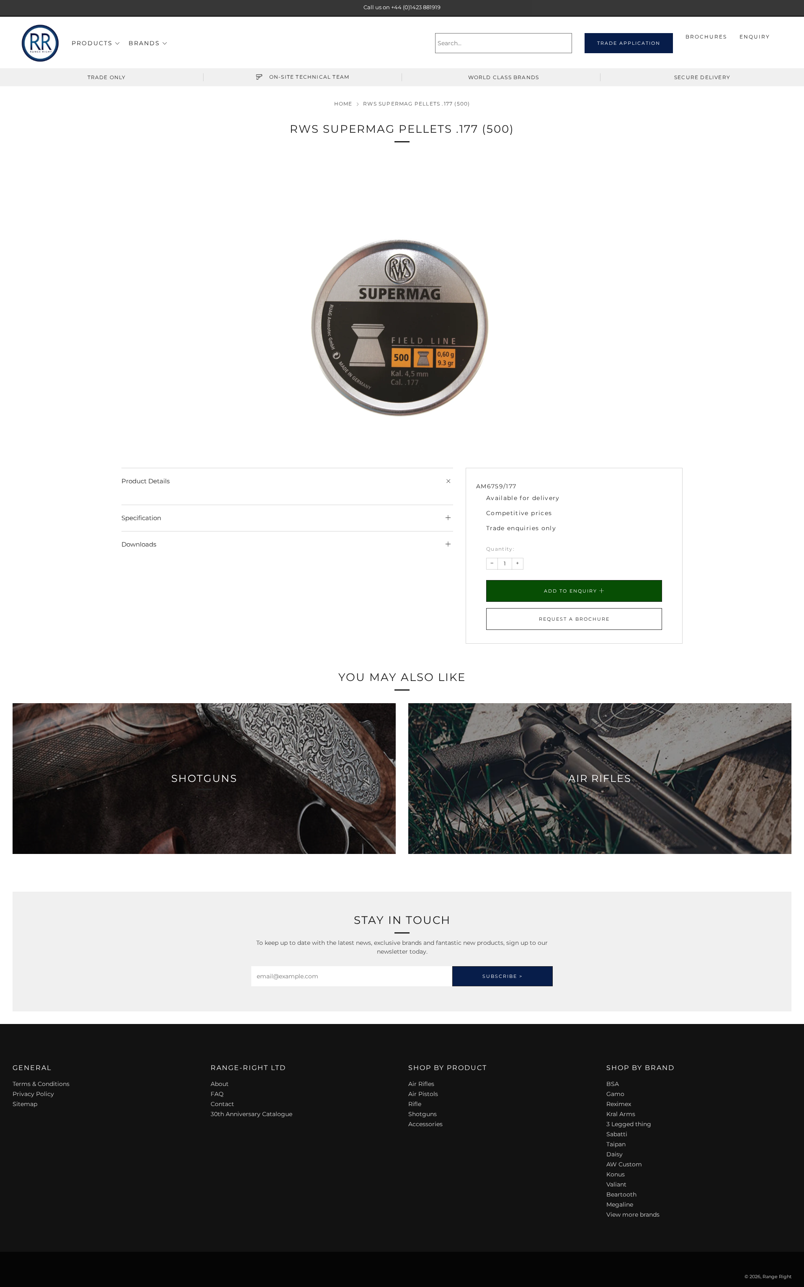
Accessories (425, 1124)
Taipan (616, 1144)
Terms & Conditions (41, 1084)
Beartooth (621, 1194)
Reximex (618, 1104)
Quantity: (500, 549)
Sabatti (616, 1134)
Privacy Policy (33, 1094)
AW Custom (624, 1164)
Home (343, 104)
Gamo (615, 1094)
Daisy (614, 1154)
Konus (615, 1174)
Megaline (619, 1204)
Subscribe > (502, 976)
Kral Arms (620, 1114)
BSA (612, 1084)
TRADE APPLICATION (628, 43)
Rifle (414, 1104)
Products (92, 43)
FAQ (217, 1094)
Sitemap (25, 1104)
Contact (222, 1104)
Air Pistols (423, 1094)
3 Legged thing (628, 1124)
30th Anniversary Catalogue (251, 1114)
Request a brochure (574, 619)
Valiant (616, 1184)
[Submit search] (567, 43)
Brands (144, 43)
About (220, 1084)
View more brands (633, 1214)
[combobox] (503, 43)
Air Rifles (421, 1084)
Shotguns (422, 1114)
